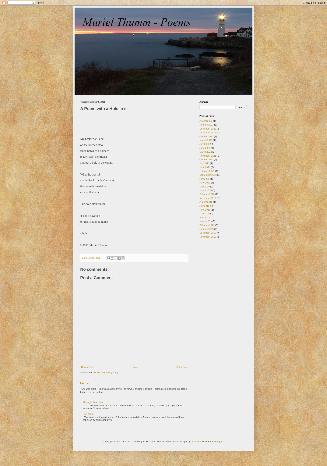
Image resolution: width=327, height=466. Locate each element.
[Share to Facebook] (119, 258)
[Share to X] (116, 258)
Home (135, 367)
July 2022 (204, 144)
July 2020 (204, 179)
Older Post (181, 367)
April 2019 (204, 217)
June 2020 (204, 182)
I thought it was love (93, 402)
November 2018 (207, 237)
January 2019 (206, 229)
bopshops (196, 441)
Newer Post (87, 367)
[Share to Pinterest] (123, 258)
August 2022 (206, 140)
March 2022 (205, 152)
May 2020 (204, 186)
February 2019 (207, 225)
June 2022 (204, 148)
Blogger (219, 441)
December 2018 (207, 233)
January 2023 (206, 124)
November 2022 (207, 132)
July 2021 (204, 163)
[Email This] (108, 258)
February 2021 (207, 171)
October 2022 (206, 136)
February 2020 (207, 194)
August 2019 (206, 202)
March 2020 (205, 190)
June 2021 (204, 167)
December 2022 (207, 128)
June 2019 (204, 209)
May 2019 (204, 213)
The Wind (88, 414)
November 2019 (207, 198)
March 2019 (205, 221)
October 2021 (206, 159)
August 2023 (206, 121)
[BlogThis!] (112, 258)
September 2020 (208, 175)
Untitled (85, 383)
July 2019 (204, 206)
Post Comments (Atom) (106, 372)
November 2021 (207, 156)
